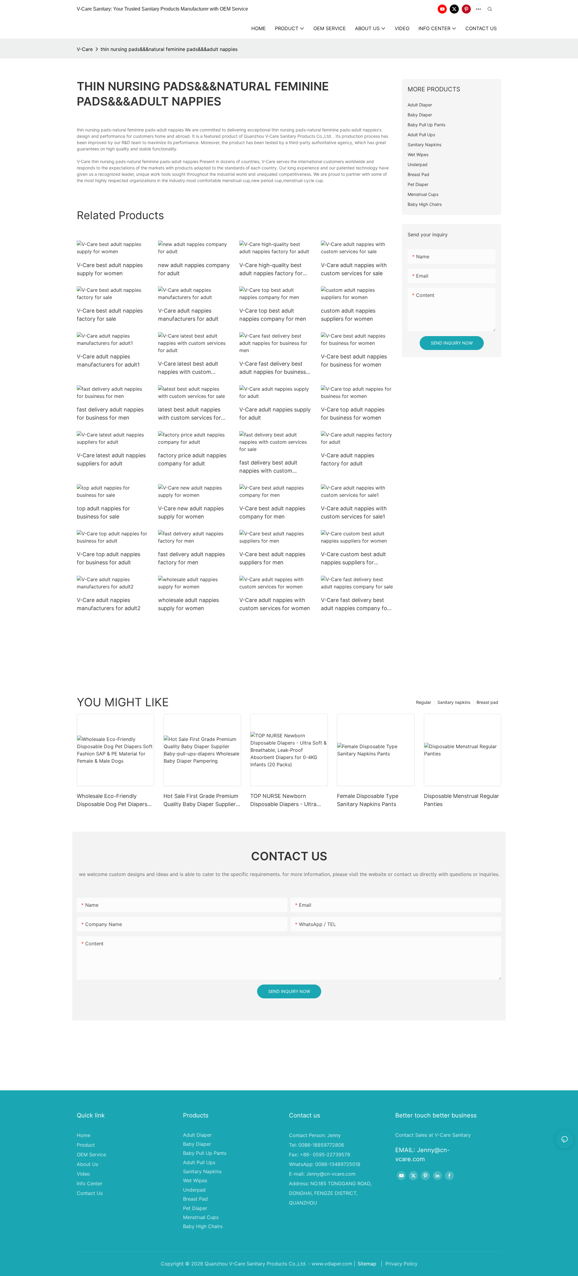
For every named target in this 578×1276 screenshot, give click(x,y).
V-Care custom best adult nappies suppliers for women (353, 558)
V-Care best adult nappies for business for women (354, 360)
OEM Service (91, 1155)
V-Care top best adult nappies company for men (272, 314)
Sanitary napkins (453, 702)
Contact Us (90, 1193)
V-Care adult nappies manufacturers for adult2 (109, 604)
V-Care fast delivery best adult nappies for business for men (272, 368)
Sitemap (367, 1264)
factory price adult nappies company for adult (192, 459)
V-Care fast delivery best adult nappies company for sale (355, 604)
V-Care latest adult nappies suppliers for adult (111, 459)
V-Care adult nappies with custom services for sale (354, 269)
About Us (87, 1164)
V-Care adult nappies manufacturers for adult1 (108, 360)
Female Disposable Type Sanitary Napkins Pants (367, 800)
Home (83, 1135)
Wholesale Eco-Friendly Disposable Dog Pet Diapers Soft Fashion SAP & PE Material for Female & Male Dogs (112, 800)
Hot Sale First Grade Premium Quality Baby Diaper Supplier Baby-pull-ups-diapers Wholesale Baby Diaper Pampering (200, 800)
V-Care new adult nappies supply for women (191, 512)
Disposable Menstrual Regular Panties (461, 800)
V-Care (85, 49)
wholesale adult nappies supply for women (188, 604)
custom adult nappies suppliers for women (348, 314)
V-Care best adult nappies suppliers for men (272, 558)
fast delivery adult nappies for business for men (110, 413)
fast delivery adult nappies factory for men (191, 558)
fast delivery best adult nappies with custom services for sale (268, 467)
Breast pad (487, 702)
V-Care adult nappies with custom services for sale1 (354, 512)
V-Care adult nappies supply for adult (275, 413)
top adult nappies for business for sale (103, 512)
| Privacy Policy (398, 1264)
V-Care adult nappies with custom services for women (274, 604)
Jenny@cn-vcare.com (331, 1174)
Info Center (89, 1183)
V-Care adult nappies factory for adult (347, 459)
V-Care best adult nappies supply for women (110, 269)
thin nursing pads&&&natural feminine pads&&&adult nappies (169, 49)
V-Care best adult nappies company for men (272, 512)
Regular (423, 702)
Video (83, 1174)
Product (86, 1145)
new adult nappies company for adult (194, 269)
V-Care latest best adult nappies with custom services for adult (188, 368)
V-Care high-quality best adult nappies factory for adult (271, 269)
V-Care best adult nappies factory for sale (110, 314)
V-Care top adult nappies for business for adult (108, 558)
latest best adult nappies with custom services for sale (189, 414)
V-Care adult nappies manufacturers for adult (188, 314)
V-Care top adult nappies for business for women (352, 413)
